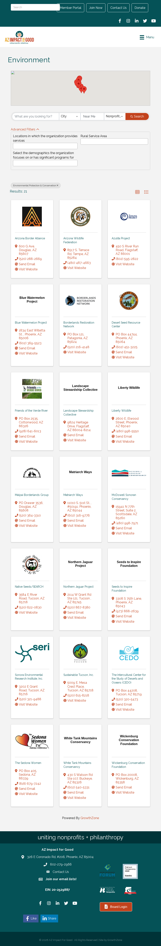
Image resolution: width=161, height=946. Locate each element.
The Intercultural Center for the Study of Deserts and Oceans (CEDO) (129, 678)
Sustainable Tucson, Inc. (78, 674)
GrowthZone (89, 818)
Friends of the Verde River (31, 410)
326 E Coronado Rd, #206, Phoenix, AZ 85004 (60, 857)
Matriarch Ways (73, 494)
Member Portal (70, 8)
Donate (139, 8)
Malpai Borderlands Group (32, 494)
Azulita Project (121, 238)
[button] (84, 90)
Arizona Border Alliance (30, 238)
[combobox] (69, 116)
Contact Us (118, 8)
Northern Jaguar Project (78, 586)
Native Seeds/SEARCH (29, 586)
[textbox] (15, 145)
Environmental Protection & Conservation (34, 185)
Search (139, 116)
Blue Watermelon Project (31, 322)
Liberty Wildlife (121, 410)
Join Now (95, 8)
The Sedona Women (28, 762)
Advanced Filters (23, 129)
